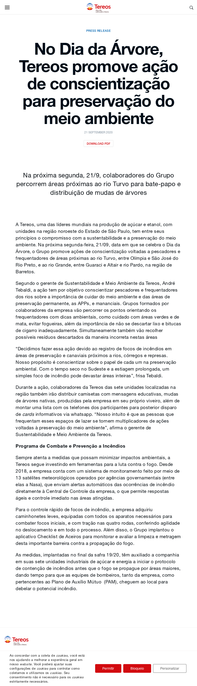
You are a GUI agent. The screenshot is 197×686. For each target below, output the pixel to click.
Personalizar (169, 668)
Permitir (108, 668)
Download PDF (98, 143)
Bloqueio (137, 668)
